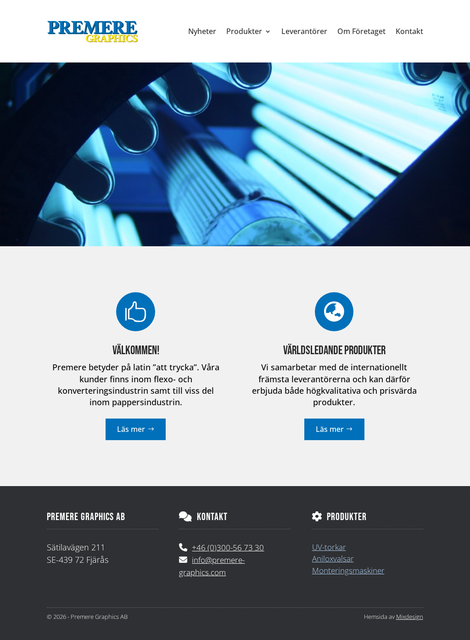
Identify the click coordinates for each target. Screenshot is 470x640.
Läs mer (131, 429)
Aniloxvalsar (333, 558)
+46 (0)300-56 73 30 (228, 547)
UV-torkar (329, 547)
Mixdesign (409, 616)
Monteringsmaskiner (348, 570)
